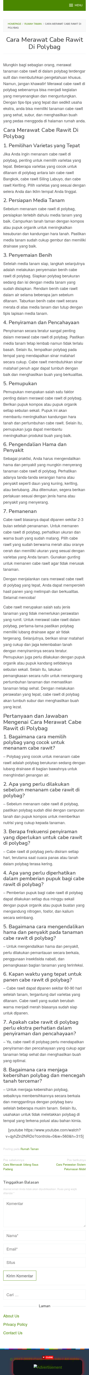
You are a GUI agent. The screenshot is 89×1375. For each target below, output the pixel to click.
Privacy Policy (15, 1324)
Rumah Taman (30, 1149)
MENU (79, 5)
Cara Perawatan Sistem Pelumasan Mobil (71, 1164)
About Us (11, 1315)
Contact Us (12, 1332)
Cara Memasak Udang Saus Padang (20, 1164)
